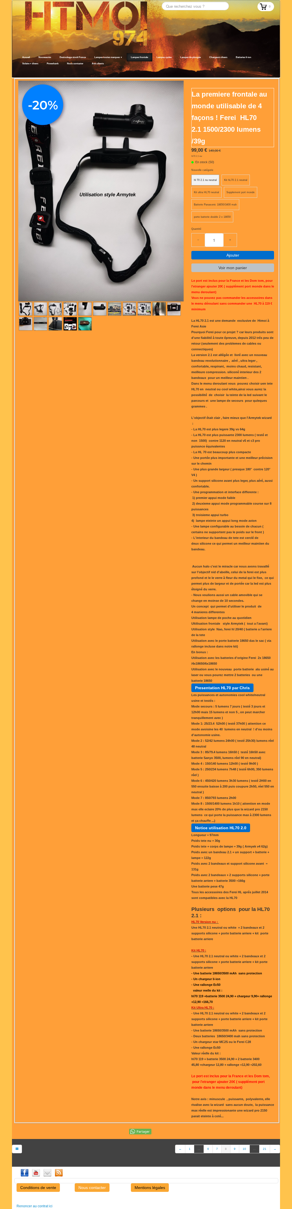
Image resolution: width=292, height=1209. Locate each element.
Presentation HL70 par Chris (222, 688)
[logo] (20, 71)
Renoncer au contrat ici (34, 1206)
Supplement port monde (240, 192)
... (199, 1148)
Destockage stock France (73, 57)
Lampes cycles (164, 57)
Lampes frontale (139, 57)
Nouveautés (44, 57)
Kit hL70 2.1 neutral (235, 180)
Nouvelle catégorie (202, 170)
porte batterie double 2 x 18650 (212, 216)
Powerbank (52, 63)
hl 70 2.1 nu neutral (205, 180)
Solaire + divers (30, 63)
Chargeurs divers (218, 57)
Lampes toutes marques (108, 57)
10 (244, 1148)
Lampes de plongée (190, 57)
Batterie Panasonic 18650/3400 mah (215, 204)
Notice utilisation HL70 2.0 (220, 828)
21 (264, 1148)
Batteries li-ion (243, 57)
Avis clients (98, 63)
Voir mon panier (232, 267)
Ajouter (232, 255)
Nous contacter (75, 63)
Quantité (196, 228)
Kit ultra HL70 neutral (206, 192)
